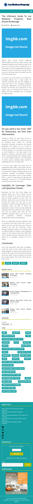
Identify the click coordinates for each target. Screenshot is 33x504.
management (6, 355)
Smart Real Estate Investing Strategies (20, 274)
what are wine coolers (9, 391)
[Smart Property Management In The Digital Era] (5, 295)
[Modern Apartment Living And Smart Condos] (5, 303)
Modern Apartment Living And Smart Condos (20, 301)
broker (28, 332)
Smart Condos (7, 381)
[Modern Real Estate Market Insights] (5, 312)
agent (4, 332)
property (23, 263)
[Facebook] (3, 427)
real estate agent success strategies (13, 368)
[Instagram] (3, 430)
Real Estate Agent (8, 365)
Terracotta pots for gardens (11, 384)
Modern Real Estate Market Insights (20, 310)
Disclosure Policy (17, 498)
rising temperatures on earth (11, 378)
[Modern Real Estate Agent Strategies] (5, 286)
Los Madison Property (20, 458)
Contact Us (9, 498)
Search (28, 464)
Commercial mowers (8, 335)
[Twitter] (3, 433)
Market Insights (25, 355)
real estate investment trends (11, 375)
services (28, 378)
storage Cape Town (24, 381)
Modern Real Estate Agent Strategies (20, 283)
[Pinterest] (3, 438)
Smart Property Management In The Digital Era (20, 292)
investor (5, 345)
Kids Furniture (26, 345)
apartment (16, 332)
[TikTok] (3, 436)
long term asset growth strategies (13, 349)
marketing (15, 355)
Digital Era (6, 342)
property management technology (12, 362)
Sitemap (24, 498)
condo (28, 335)
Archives (4, 322)
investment (27, 342)
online (4, 358)
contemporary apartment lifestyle (12, 339)
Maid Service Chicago (24, 352)
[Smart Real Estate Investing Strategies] (5, 277)
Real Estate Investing (9, 371)
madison (15, 263)
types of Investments (9, 388)
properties (16, 358)
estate (8, 263)
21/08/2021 (6, 25)
